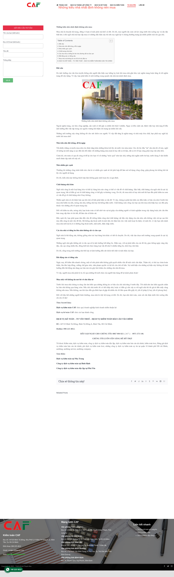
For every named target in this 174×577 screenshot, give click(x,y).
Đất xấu (61, 44)
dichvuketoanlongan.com (16, 554)
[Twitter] (135, 381)
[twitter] (168, 566)
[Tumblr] (149, 381)
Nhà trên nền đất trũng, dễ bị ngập (70, 46)
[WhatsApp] (146, 381)
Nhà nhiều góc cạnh (65, 48)
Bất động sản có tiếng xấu (67, 56)
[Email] (164, 381)
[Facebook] (131, 381)
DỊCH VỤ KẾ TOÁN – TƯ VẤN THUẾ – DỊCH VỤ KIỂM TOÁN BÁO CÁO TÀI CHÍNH (85, 61)
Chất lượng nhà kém (65, 51)
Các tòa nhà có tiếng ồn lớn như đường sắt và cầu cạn (76, 53)
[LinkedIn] (142, 381)
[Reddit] (139, 381)
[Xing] (160, 381)
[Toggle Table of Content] (110, 41)
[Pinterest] (153, 381)
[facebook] (164, 566)
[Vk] (157, 381)
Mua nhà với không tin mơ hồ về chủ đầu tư (73, 58)
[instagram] (171, 566)
